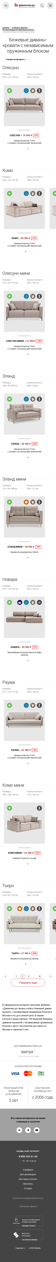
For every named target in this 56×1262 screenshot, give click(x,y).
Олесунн (16, 135)
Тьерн (16, 953)
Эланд (16, 444)
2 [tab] (30, 251)
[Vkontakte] (19, 1130)
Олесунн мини (16, 341)
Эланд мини (16, 547)
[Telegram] (28, 1130)
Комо (16, 238)
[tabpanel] (24, 114)
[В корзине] (50, 5)
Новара (16, 647)
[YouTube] (37, 1130)
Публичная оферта (28, 1206)
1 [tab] (25, 251)
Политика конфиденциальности (28, 1198)
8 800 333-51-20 (42, 5)
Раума (16, 750)
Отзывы (28, 1188)
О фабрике (28, 1170)
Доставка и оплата (28, 1179)
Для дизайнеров (28, 1174)
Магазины (28, 1184)
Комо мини (16, 853)
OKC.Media (35, 1248)
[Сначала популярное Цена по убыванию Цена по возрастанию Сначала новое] (16, 59)
